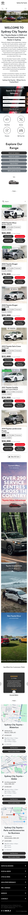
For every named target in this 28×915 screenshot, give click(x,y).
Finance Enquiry (20, 236)
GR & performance (14, 171)
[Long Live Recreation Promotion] (14, 17)
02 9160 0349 (8, 786)
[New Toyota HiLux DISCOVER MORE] (14, 637)
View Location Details (14, 751)
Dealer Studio (24, 911)
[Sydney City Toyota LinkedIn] (8, 911)
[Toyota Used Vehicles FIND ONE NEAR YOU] (14, 587)
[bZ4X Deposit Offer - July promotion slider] (16, 21)
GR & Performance (14, 167)
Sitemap (10, 906)
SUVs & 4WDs (14, 160)
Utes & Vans (14, 164)
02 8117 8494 (8, 841)
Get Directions (14, 747)
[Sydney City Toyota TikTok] (10, 911)
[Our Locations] (6, 8)
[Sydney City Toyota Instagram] (4, 911)
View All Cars (15, 457)
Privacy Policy (15, 906)
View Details (8, 236)
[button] (25, 8)
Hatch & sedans (14, 156)
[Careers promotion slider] (12, 21)
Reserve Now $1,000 (20, 240)
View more (14, 689)
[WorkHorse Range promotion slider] (7, 21)
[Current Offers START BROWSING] (14, 487)
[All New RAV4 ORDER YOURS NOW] (14, 537)
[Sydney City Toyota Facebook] (2, 911)
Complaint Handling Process (9, 907)
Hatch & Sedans (14, 153)
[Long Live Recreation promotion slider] (20, 21)
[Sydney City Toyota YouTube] (6, 911)
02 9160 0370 (8, 735)
